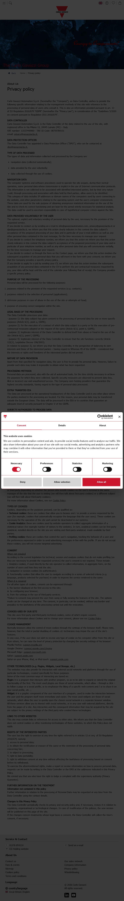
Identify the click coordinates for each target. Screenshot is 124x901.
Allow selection (62, 482)
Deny (22, 482)
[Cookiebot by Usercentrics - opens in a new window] (99, 416)
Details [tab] (62, 425)
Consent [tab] (21, 425)
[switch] (46, 469)
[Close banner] (119, 417)
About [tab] (102, 425)
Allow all (101, 482)
